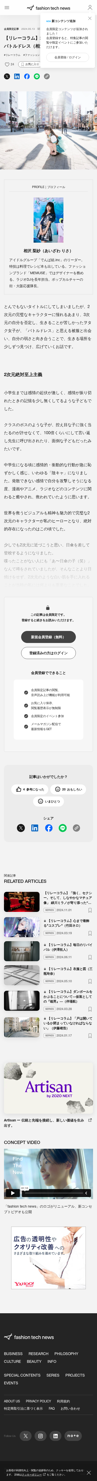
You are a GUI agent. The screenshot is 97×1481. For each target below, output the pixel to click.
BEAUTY (34, 1361)
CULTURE (12, 1361)
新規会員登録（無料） (48, 637)
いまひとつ (52, 801)
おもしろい (72, 789)
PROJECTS (75, 1375)
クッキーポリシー (32, 1474)
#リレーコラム (12, 55)
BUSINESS (13, 1354)
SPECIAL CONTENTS (22, 1375)
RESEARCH (38, 1354)
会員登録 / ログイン (67, 57)
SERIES (53, 1375)
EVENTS (11, 1383)
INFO (52, 1361)
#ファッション (31, 55)
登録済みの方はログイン (48, 653)
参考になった (33, 789)
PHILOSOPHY (66, 1354)
